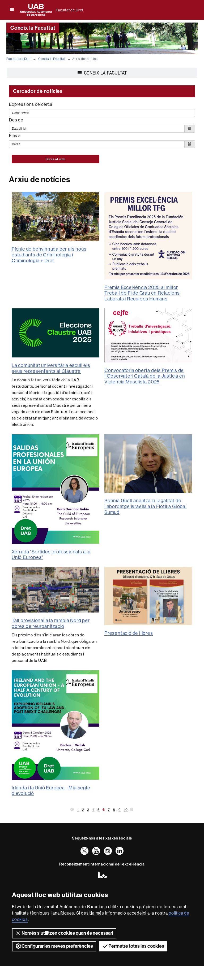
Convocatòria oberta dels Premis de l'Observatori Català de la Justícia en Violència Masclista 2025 (144, 376)
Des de (16, 120)
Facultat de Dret (69, 10)
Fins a (15, 135)
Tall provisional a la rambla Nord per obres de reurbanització (51, 623)
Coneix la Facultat (51, 59)
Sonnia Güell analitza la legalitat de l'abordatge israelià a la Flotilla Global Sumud (145, 506)
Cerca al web (56, 159)
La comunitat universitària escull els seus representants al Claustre (51, 368)
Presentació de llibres (128, 633)
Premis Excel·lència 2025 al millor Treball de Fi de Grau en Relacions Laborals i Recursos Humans (142, 293)
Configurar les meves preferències (57, 946)
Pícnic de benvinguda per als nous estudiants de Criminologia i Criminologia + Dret (49, 254)
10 (126, 810)
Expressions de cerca (30, 104)
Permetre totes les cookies (136, 946)
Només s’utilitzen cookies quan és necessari (67, 933)
